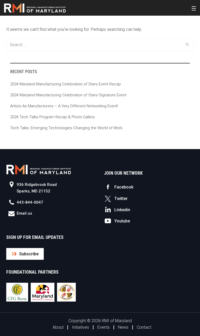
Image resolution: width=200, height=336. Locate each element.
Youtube (122, 221)
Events (103, 327)
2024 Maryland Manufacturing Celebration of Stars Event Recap (65, 84)
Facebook (123, 187)
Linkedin (122, 209)
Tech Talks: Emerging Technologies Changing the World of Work (66, 128)
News (123, 327)
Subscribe (29, 253)
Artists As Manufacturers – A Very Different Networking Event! (64, 106)
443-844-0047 (30, 202)
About (58, 327)
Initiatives (80, 327)
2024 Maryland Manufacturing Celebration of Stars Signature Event (68, 95)
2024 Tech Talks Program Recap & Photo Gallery (52, 117)
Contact (144, 327)
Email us (24, 213)
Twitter (121, 198)
